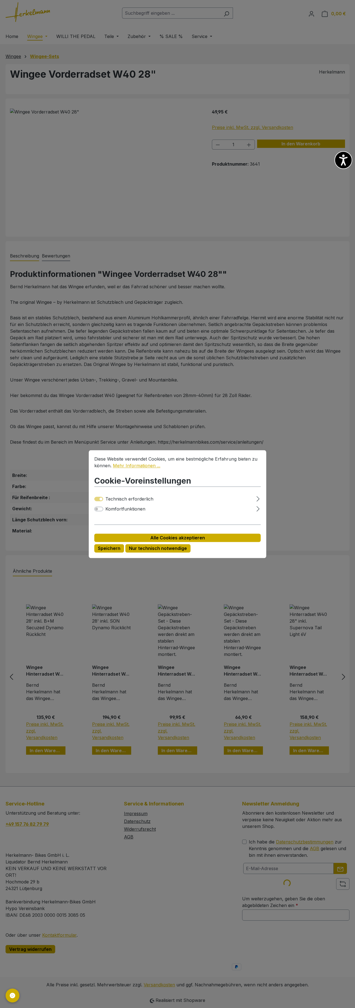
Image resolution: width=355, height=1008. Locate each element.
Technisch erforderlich (129, 499)
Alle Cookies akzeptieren (177, 537)
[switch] (98, 509)
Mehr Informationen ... (136, 465)
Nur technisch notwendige (158, 548)
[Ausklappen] (258, 497)
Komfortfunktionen (125, 509)
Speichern (109, 548)
